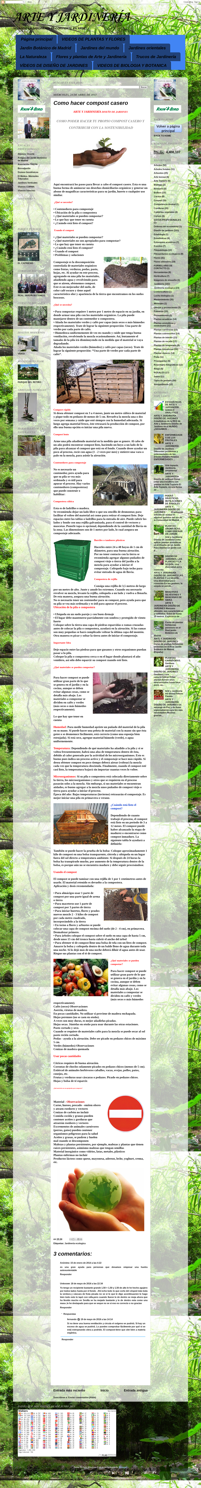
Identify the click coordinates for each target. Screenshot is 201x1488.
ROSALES (159, 372)
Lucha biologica (162, 295)
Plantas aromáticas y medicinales (164, 324)
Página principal (36, 39)
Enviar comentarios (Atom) (82, 1397)
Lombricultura (161, 291)
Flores (157, 258)
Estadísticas (160, 238)
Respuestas (69, 1314)
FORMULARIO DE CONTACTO (163, 266)
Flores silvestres (162, 261)
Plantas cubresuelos (164, 333)
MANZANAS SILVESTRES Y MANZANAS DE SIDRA (173, 596)
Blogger (123, 1467)
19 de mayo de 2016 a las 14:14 (97, 1319)
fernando (72, 1319)
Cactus (157, 196)
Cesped (158, 200)
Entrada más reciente (69, 1390)
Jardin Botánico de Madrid (45, 48)
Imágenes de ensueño (165, 280)
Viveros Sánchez (26, 190)
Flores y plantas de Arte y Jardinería (91, 56)
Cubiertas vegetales (164, 212)
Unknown (65, 1283)
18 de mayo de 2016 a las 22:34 (87, 1283)
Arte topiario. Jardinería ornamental (172, 468)
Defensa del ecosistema (166, 226)
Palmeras (159, 311)
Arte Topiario (160, 181)
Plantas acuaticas (163, 319)
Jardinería (159, 284)
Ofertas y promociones (165, 307)
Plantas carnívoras (163, 329)
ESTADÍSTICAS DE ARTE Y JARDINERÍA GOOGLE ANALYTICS (173, 407)
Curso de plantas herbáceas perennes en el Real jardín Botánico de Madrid (168, 629)
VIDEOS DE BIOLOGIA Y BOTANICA (132, 65)
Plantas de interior (163, 337)
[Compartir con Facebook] (78, 1239)
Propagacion (160, 361)
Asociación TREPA (28, 164)
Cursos (157, 216)
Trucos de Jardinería (156, 56)
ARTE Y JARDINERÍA (71, 17)
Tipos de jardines (163, 380)
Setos (157, 376)
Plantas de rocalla (163, 341)
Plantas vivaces (162, 353)
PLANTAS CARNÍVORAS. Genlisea (173, 661)
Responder (66, 1274)
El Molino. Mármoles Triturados (28, 177)
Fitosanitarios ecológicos (167, 254)
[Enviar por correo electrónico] (70, 1239)
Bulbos (157, 192)
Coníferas (159, 208)
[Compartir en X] (76, 1239)
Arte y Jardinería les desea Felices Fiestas (174, 694)
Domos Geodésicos (28, 172)
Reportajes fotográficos (166, 365)
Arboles (158, 165)
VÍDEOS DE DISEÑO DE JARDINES (54, 65)
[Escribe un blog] (73, 1239)
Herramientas (161, 272)
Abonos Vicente (26, 154)
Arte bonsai (160, 177)
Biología (158, 185)
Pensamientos (161, 315)
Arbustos (159, 173)
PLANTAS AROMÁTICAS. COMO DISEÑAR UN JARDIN (174, 530)
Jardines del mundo (100, 48)
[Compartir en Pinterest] (81, 1239)
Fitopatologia (161, 250)
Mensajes (159, 303)
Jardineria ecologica (75, 1243)
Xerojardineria (161, 384)
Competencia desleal (165, 204)
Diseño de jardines (163, 230)
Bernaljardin (24, 168)
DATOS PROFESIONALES (167, 220)
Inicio (104, 1390)
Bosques (158, 188)
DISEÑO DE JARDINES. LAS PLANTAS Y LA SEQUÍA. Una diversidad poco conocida (168, 563)
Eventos (158, 246)
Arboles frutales (162, 169)
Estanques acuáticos (165, 242)
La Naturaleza (33, 56)
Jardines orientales (147, 48)
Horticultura (160, 276)
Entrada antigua (136, 1390)
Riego (157, 368)
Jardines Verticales (27, 182)
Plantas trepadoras (164, 349)
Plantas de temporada (165, 345)
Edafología (159, 234)
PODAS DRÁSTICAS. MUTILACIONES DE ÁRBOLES (173, 499)
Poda (156, 357)
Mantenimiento (161, 299)
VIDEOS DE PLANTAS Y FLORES (93, 39)
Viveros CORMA (26, 186)
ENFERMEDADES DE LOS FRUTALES (174, 437)
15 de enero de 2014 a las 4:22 (85, 1263)
